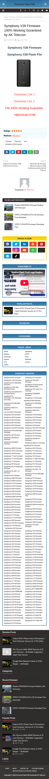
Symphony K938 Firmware (12, 448)
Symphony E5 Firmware (33, 517)
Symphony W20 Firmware (12, 610)
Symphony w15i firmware (33, 618)
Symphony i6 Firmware (32, 425)
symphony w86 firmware (33, 570)
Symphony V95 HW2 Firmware (32, 381)
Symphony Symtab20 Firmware (11, 443)
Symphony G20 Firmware (12, 425)
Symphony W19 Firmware (33, 610)
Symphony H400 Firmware (13, 478)
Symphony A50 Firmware (33, 448)
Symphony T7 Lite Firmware (13, 456)
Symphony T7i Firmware (33, 461)
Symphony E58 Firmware (12, 507)
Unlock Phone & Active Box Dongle (25, 771)
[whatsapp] (38, 10)
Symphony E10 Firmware (33, 514)
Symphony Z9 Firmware (33, 423)
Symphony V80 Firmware (33, 522)
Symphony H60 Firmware (12, 489)
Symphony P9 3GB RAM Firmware (12, 404)
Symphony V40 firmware (12, 539)
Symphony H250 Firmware (13, 481)
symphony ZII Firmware (33, 552)
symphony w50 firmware (12, 597)
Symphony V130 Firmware (12, 380)
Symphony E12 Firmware (12, 512)
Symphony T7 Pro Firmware (13, 459)
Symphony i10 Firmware (33, 436)
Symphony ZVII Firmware (33, 544)
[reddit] (42, 10)
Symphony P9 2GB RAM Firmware (33, 404)
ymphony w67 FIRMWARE (33, 589)
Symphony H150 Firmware (34, 486)
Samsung (7, 357)
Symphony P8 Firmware (12, 464)
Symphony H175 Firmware (13, 483)
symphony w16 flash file (33, 615)
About (14, 768)
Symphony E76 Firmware (12, 502)
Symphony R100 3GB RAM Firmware (13, 431)
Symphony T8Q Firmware (33, 453)
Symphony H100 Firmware (34, 489)
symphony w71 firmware (12, 581)
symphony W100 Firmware (34, 562)
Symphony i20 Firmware (12, 435)
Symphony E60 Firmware (12, 504)
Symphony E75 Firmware (33, 502)
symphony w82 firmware (33, 573)
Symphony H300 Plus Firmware (32, 411)
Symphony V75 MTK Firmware (32, 525)
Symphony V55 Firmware (12, 531)
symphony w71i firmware (33, 578)
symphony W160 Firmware (34, 554)
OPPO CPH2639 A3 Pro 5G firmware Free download (29, 216)
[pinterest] (41, 244)
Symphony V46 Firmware (12, 536)
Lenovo (27, 362)
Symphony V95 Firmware (12, 417)
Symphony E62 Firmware (12, 420)
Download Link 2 (24, 101)
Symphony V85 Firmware (12, 520)
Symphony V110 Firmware (12, 518)
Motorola (28, 359)
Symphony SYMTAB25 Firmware (32, 394)
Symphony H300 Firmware (34, 481)
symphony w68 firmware (12, 589)
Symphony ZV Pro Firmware (34, 547)
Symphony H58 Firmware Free (33, 495)
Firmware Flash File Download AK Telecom (24, 7)
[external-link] (7, 250)
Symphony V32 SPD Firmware (14, 428)
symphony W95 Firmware (12, 565)
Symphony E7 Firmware (12, 515)
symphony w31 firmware (33, 599)
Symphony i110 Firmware (33, 398)
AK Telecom (10, 40)
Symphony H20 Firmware (12, 494)
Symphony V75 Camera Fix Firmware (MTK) (13, 392)
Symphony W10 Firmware (12, 623)
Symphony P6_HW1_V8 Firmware (33, 470)
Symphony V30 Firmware (12, 541)
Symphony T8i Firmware (12, 453)
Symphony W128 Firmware (34, 560)
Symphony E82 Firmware (12, 423)
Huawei (6, 359)
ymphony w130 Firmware (12, 560)
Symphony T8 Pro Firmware (13, 451)
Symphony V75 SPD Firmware (14, 523)
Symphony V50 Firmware (12, 533)
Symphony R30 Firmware (32, 400)
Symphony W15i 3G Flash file (13, 618)
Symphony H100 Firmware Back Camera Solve (34, 385)
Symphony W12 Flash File (33, 620)
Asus (27, 357)
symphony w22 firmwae (33, 605)
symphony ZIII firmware (12, 552)
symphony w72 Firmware (12, 578)
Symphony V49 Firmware (33, 533)
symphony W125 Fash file (12, 562)
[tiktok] (16, 256)
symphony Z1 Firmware (12, 554)
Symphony (28, 351)
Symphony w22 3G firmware (13, 605)
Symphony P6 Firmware (12, 475)
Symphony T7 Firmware (12, 461)
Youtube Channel (38, 768)
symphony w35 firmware (33, 597)
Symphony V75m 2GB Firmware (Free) (11, 388)
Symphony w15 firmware (12, 620)
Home (6, 17)
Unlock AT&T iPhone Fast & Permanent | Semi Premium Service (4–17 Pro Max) (29, 311)
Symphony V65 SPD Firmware (35, 428)
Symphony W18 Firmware (12, 612)
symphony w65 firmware (12, 594)
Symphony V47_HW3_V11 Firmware (33, 390)
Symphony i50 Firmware (33, 430)
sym (25, 141)
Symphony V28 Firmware (13, 144)
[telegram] (7, 256)
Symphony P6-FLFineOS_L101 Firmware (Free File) (12, 398)
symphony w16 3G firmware (13, 615)
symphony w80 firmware (12, 576)
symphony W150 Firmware (13, 557)
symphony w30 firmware (12, 602)
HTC (5, 362)
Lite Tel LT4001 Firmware (12, 412)
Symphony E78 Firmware (33, 499)
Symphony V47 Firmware (33, 417)
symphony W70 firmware (12, 583)
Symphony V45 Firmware (33, 536)
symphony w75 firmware (33, 576)
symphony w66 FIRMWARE (13, 591)
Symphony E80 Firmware (13, 496)
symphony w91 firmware (33, 568)
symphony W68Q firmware (34, 586)
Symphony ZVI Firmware (12, 547)
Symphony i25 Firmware (33, 433)
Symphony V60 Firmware (13, 528)
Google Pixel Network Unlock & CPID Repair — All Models (27, 662)
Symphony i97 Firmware (33, 377)
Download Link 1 (24, 94)
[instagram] (16, 250)
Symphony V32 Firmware (33, 539)
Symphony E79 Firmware (12, 499)
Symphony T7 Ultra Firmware (34, 459)
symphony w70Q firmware (34, 581)
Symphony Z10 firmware (33, 408)
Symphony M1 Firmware (32, 445)
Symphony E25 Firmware (33, 511)
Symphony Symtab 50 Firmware (32, 439)
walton (6, 365)
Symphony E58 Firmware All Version (34, 505)
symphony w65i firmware (33, 591)
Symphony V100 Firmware (34, 519)
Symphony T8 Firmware (33, 456)
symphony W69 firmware (12, 586)
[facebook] (7, 244)
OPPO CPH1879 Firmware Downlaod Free (29, 225)
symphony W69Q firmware (34, 583)
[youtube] (46, 10)
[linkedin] (24, 244)
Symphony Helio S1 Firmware (35, 443)
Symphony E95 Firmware (12, 377)
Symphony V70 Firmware (12, 525)
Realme (6, 354)
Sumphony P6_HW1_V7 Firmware (12, 472)
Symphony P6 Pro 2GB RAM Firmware (34, 474)
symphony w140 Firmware (34, 557)
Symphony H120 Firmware (13, 486)
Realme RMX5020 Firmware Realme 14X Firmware (29, 206)
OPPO (27, 354)
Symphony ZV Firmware (12, 549)
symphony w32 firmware (12, 599)
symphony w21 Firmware (33, 607)
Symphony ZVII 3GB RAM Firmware (12, 384)
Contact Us (24, 768)
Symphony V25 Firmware (12, 544)
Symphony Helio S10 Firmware (11, 408)
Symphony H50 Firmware (12, 491)
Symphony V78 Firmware (33, 415)
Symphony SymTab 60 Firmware (11, 438)
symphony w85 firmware (12, 573)
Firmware (12, 17)
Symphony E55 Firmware (33, 509)
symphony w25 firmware (33, 602)
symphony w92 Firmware (12, 568)
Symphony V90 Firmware (33, 420)
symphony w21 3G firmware (13, 607)
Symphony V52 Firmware (33, 531)
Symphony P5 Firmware (33, 478)
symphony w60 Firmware (33, 594)
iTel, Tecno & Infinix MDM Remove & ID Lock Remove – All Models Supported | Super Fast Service (28, 652)
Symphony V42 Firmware (12, 415)
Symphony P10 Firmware (33, 464)
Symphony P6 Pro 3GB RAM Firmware (13, 467)
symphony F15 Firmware (33, 451)
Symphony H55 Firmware (33, 491)
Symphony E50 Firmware (12, 510)
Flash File (18, 141)
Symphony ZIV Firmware (33, 549)
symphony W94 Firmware (33, 565)
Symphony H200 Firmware (34, 483)
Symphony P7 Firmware (33, 467)
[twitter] (16, 244)
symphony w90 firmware (12, 570)
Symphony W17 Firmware (33, 612)
